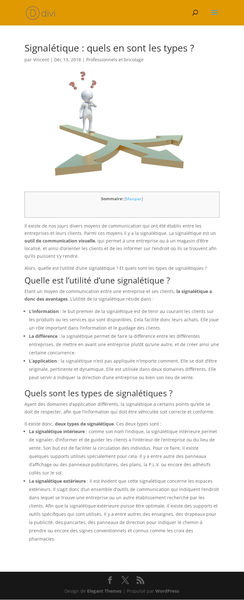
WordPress (167, 591)
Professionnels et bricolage (115, 60)
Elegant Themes (104, 591)
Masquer (134, 198)
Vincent (41, 60)
